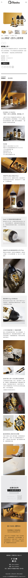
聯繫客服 (8, 555)
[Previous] (3, 18)
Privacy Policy (8, 573)
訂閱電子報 (14, 555)
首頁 (2, 35)
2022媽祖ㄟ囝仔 (13, 35)
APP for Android (19, 573)
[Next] (24, 18)
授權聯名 (7, 35)
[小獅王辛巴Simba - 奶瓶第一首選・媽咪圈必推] (14, 2)
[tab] (14, 74)
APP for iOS (13, 573)
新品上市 (20, 555)
